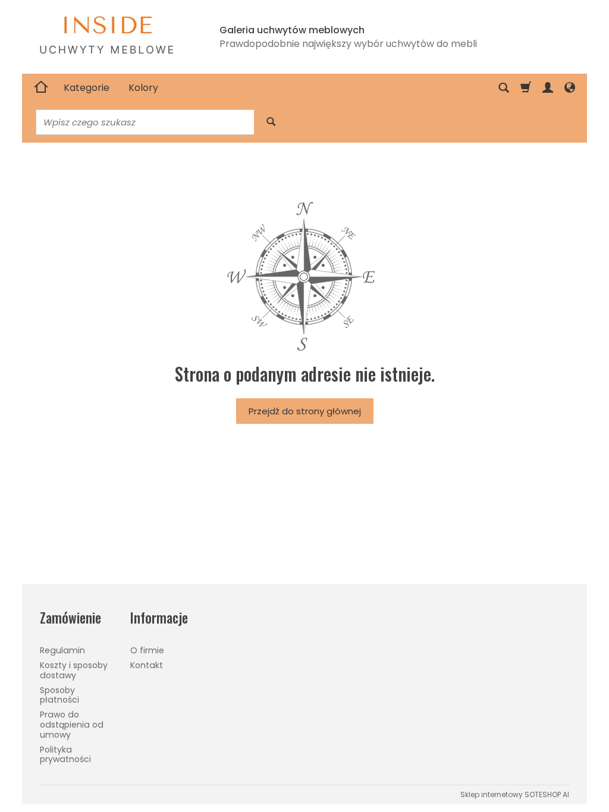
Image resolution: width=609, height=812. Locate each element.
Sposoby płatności (59, 695)
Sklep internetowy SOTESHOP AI (514, 794)
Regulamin (62, 650)
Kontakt (146, 665)
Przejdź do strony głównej (305, 411)
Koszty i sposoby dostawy (74, 670)
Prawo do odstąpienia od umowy (71, 725)
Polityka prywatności (65, 755)
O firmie (147, 650)
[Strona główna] (41, 88)
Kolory (143, 88)
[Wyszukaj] (271, 122)
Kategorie (86, 88)
